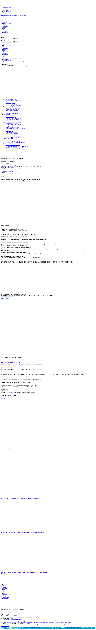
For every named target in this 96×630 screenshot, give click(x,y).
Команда (5, 26)
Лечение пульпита (10, 103)
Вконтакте (3, 298)
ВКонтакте (6, 168)
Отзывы (5, 27)
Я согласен (24, 628)
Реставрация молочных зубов (13, 145)
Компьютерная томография (12, 133)
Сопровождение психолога (12, 140)
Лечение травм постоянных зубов (14, 137)
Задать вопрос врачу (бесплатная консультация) (12, 372)
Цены (4, 24)
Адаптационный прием (11, 123)
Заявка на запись (5, 15)
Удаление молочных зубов (12, 109)
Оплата (5, 588)
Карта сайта (67, 624)
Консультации (9, 131)
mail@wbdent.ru (17, 168)
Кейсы (4, 28)
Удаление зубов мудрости (12, 110)
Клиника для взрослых (8, 7)
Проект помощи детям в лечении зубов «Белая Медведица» (17, 12)
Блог (4, 29)
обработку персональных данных (33, 627)
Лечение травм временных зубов (14, 136)
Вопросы (5, 31)
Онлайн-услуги (7, 23)
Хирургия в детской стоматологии (11, 106)
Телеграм (10, 298)
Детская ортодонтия (8, 114)
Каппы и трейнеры (10, 120)
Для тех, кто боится (8, 138)
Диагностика (6, 129)
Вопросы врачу (7, 595)
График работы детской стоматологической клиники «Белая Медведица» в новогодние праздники (24, 572)
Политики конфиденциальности (44, 390)
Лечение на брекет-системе (12, 115)
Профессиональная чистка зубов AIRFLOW (16, 126)
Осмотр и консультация (6, 621)
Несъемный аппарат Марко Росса (14, 119)
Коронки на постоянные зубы (13, 148)
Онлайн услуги (7, 585)
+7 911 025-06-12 (28, 166)
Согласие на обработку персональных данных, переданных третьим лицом (19, 624)
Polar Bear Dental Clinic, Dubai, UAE (12, 9)
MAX (2, 168)
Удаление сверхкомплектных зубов (14, 112)
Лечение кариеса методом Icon (13, 101)
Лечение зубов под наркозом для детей (15, 142)
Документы (6, 597)
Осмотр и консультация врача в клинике (10, 362)
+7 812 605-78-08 (22, 15)
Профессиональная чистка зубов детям (12, 122)
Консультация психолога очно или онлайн (11, 376)
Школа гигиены (7, 10)
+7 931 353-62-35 (13, 166)
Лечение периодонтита (11, 104)
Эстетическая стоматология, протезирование (14, 143)
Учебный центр (7, 11)
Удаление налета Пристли (12, 127)
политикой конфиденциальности (73, 627)
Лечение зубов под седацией (13, 141)
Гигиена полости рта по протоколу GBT (16, 128)
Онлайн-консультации (11, 132)
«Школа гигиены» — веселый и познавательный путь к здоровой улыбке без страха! (21, 498)
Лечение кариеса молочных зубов (14, 100)
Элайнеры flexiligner (11, 117)
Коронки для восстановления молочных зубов (17, 147)
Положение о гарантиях (58, 624)
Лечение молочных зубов (9, 99)
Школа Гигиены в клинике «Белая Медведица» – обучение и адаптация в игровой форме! (22, 532)
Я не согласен (31, 628)
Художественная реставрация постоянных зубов (17, 146)
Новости (3, 398)
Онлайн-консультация (17, 621)
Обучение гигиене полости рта (13, 124)
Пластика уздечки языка (12, 113)
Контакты (5, 32)
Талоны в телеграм (13, 15)
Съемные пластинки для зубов (13, 118)
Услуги (5, 22)
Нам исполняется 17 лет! (6, 448)
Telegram (11, 168)
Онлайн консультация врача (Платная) (10, 367)
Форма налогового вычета (29, 621)
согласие (7, 390)
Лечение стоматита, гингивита (13, 105)
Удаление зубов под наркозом (13, 108)
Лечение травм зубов (8, 134)
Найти (15, 38)
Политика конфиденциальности (44, 624)
